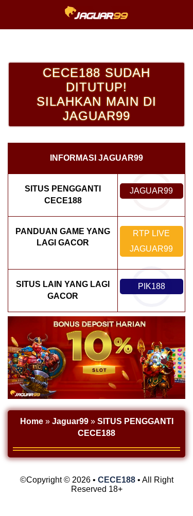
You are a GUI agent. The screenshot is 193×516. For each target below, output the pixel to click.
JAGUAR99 (151, 190)
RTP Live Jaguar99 (151, 241)
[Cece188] (96, 17)
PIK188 (151, 286)
